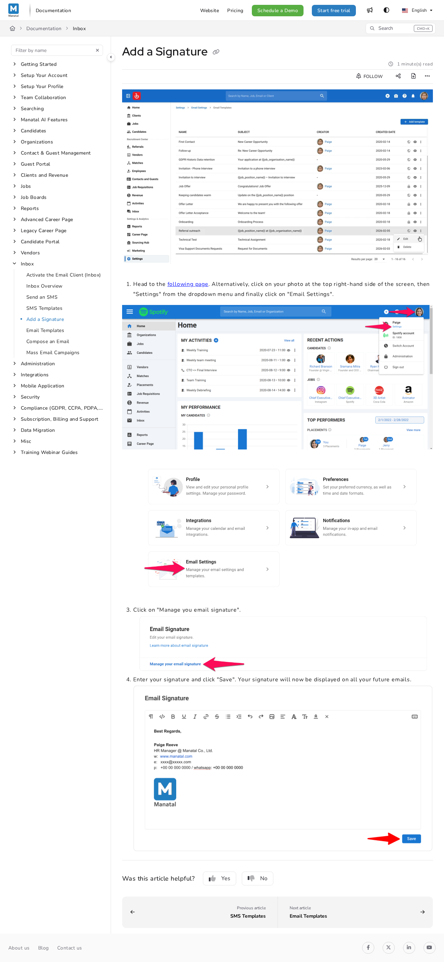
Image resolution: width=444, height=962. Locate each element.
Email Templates (45, 330)
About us (19, 948)
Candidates (33, 131)
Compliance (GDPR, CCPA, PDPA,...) (62, 408)
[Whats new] (369, 10)
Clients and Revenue (44, 175)
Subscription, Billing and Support (60, 419)
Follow (372, 76)
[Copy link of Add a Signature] (216, 52)
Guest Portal (35, 164)
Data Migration (38, 430)
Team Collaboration (43, 97)
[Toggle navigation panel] (111, 57)
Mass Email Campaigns (53, 352)
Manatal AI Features (44, 119)
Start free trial (333, 10)
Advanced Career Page (47, 219)
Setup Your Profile (42, 86)
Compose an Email (47, 341)
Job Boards (34, 197)
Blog (43, 948)
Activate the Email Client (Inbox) (63, 275)
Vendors (30, 253)
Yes (225, 878)
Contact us (69, 948)
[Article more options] (427, 76)
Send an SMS (42, 297)
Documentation (43, 28)
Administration (38, 363)
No (263, 878)
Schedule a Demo (277, 10)
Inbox (79, 28)
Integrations (35, 374)
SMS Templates (44, 308)
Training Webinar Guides (49, 452)
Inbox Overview (44, 286)
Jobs (26, 186)
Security (30, 397)
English (419, 10)
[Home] (13, 10)
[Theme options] (386, 10)
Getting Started (39, 64)
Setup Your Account (44, 75)
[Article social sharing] (398, 76)
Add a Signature (45, 319)
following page (188, 284)
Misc (26, 441)
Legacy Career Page (44, 230)
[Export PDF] (413, 76)
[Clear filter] (97, 50)
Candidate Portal (40, 241)
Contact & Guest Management (56, 153)
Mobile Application (43, 386)
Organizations (37, 142)
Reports (30, 208)
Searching (32, 108)
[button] (401, 28)
